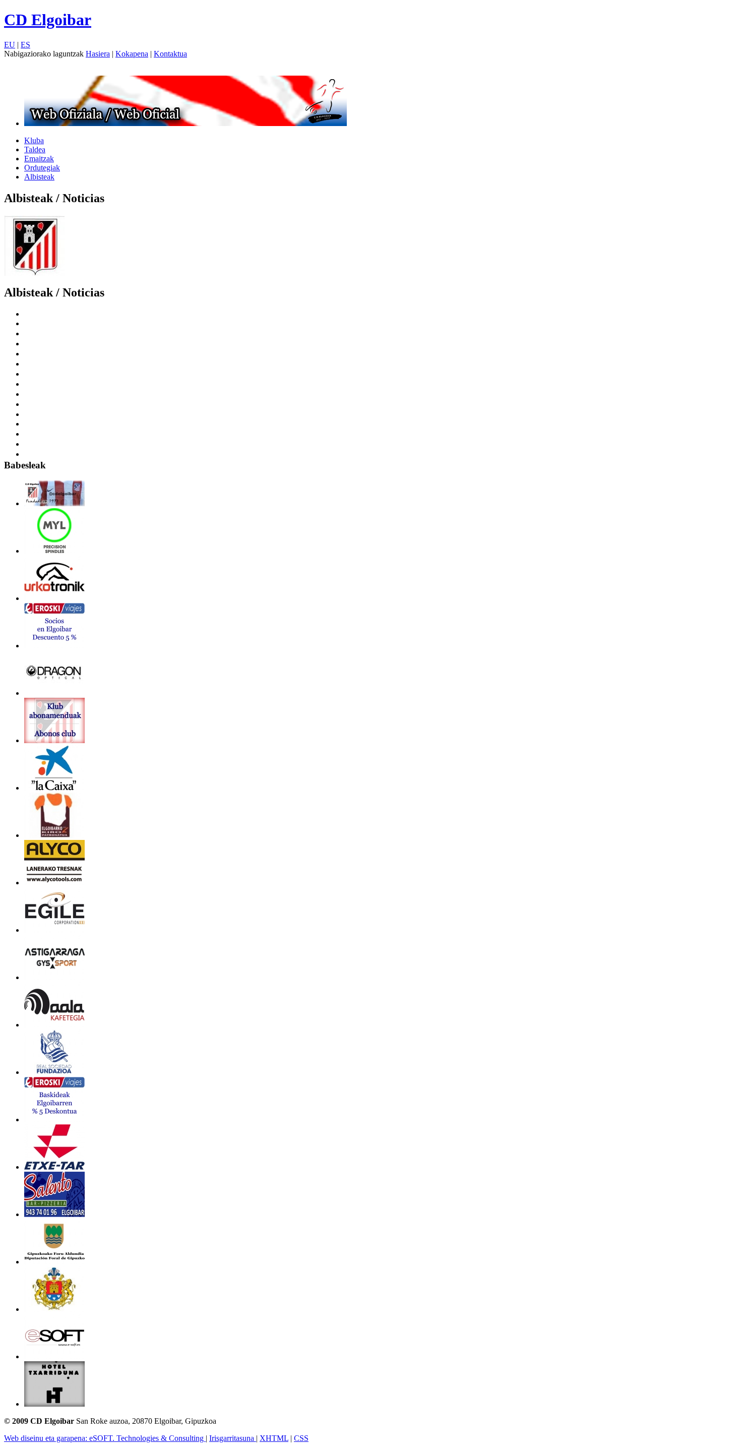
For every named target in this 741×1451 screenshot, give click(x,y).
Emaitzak (39, 158)
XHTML (274, 1438)
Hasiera (98, 53)
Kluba (34, 140)
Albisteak (39, 176)
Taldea (34, 149)
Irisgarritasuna (232, 1438)
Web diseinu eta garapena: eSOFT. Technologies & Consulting (105, 1438)
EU (9, 44)
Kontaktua (170, 53)
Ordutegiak (42, 167)
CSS (301, 1438)
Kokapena (131, 53)
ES (25, 44)
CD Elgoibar (47, 20)
